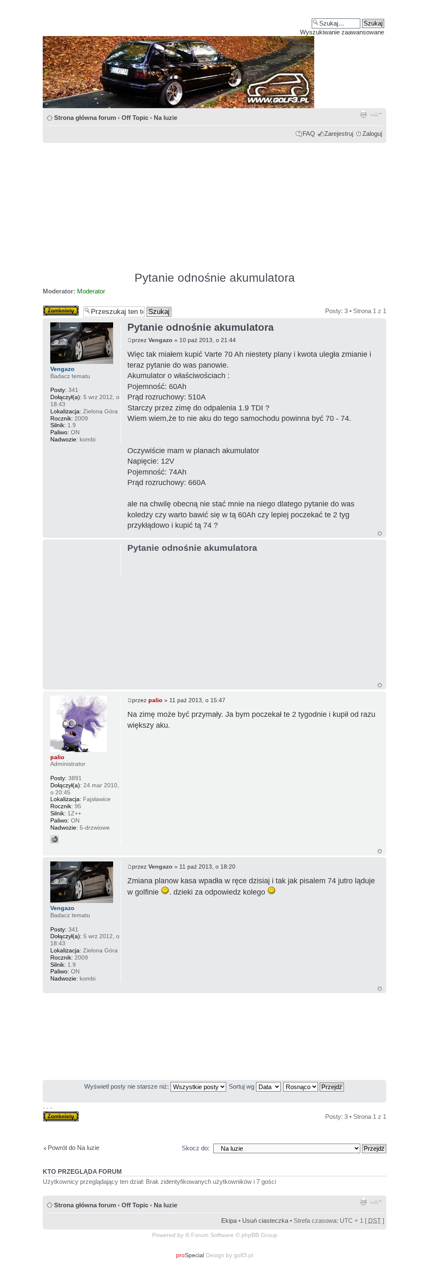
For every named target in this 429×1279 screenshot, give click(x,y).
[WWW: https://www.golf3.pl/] (54, 839)
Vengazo (160, 340)
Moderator (91, 291)
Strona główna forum (85, 117)
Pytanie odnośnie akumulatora (214, 277)
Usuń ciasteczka (265, 1220)
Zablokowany (61, 308)
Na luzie (165, 117)
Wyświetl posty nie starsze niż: (127, 1086)
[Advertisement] (214, 203)
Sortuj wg (242, 1086)
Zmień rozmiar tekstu (376, 114)
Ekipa (229, 1220)
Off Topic (134, 117)
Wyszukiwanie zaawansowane (342, 32)
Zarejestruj (338, 133)
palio (155, 700)
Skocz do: (195, 1148)
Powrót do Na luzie (73, 1147)
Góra (379, 533)
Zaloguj (372, 133)
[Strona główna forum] (214, 57)
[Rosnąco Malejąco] (314, 1086)
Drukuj (363, 114)
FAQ (308, 133)
